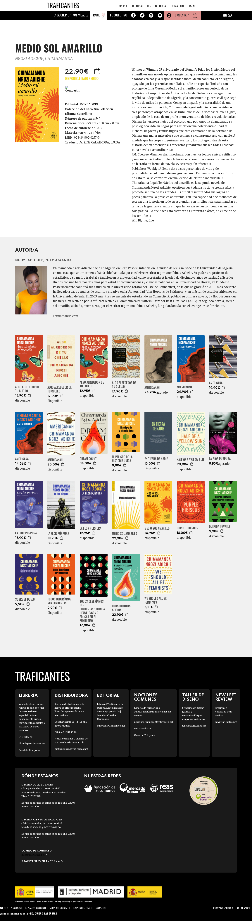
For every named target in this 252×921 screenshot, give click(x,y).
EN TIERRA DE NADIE (156, 459)
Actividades (80, 15)
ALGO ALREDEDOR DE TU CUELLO (27, 389)
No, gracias (243, 908)
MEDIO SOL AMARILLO (124, 534)
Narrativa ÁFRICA (89, 133)
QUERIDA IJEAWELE (219, 527)
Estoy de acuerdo (223, 908)
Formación (177, 6)
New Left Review (225, 697)
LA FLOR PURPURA (90, 528)
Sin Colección (103, 109)
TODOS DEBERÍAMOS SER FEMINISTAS (59, 601)
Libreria (121, 6)
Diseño (192, 6)
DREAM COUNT (88, 459)
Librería (28, 695)
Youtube (160, 15)
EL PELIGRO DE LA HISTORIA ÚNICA (122, 459)
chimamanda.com (65, 316)
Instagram (151, 15)
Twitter (142, 15)
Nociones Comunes (146, 697)
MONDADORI (89, 104)
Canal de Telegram (29, 750)
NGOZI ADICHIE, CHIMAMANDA (44, 58)
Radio (97, 15)
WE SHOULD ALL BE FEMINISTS (155, 600)
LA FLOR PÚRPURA (220, 459)
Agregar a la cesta (97, 71)
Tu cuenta (180, 15)
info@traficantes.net (34, 854)
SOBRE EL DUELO (25, 599)
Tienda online (60, 15)
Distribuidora (156, 6)
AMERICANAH (152, 388)
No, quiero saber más (43, 913)
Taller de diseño (193, 697)
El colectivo (118, 15)
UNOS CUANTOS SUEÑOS (121, 608)
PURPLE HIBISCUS (187, 528)
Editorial (137, 6)
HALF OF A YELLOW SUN (190, 460)
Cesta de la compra (194, 15)
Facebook (133, 15)
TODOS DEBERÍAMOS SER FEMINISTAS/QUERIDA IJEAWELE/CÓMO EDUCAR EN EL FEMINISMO (92, 611)
